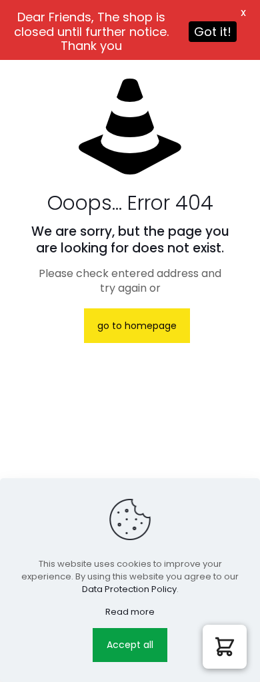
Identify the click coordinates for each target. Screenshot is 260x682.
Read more (130, 611)
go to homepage (137, 325)
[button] (225, 647)
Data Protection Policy (129, 589)
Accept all (130, 644)
